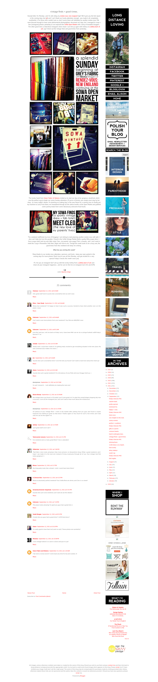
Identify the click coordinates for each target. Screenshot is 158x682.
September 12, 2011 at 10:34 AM (52, 394)
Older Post (97, 593)
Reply (34, 297)
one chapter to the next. (116, 418)
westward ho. (113, 407)
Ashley (35, 425)
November (112, 391)
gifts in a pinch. (114, 428)
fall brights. (112, 458)
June (110, 467)
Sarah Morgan (37, 514)
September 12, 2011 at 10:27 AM (51, 382)
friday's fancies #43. (115, 412)
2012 (109, 383)
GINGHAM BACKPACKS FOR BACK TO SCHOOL (118, 615)
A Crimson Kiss (37, 477)
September (113, 396)
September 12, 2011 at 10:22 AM (47, 370)
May (110, 470)
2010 (109, 484)
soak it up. (112, 453)
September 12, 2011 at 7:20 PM (49, 502)
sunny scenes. (113, 420)
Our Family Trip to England (118, 621)
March (111, 475)
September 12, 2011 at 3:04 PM (49, 449)
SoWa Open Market (70, 25)
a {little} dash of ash (84, 263)
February (112, 478)
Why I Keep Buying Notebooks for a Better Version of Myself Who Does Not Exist (118, 634)
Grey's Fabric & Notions (52, 198)
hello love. (112, 415)
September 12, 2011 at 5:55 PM (62, 490)
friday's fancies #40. (115, 455)
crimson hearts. (114, 431)
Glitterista (36, 449)
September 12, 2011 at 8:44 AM (54, 303)
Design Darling (118, 612)
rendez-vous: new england (68, 16)
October (112, 394)
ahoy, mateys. (113, 450)
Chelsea (35, 291)
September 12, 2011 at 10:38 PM (49, 539)
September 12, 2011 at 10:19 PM (47, 526)
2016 (109, 372)
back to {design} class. (116, 434)
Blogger (82, 676)
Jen (34, 358)
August (111, 462)
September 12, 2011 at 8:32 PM (52, 514)
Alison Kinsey (37, 394)
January (111, 481)
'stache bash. (113, 401)
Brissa (35, 465)
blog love (63, 272)
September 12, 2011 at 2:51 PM (56, 437)
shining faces (113, 442)
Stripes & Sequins (118, 607)
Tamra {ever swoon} (39, 437)
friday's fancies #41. (115, 439)
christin (35, 343)
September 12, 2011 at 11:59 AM (48, 425)
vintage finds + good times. (117, 437)
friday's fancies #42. (115, 426)
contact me (111, 665)
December (112, 388)
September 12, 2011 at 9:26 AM (45, 358)
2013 (109, 380)
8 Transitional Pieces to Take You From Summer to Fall (118, 627)
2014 (109, 378)
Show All (127, 638)
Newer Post (31, 593)
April (111, 473)
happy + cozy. (113, 409)
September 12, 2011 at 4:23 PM (52, 477)
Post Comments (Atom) (43, 596)
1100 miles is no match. (116, 445)
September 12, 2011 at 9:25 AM (48, 343)
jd (46, 18)
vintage (69, 272)
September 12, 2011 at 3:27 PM (47, 465)
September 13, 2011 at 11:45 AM (59, 551)
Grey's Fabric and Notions (41, 551)
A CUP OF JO (118, 619)
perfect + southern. (115, 423)
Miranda (35, 539)
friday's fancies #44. (115, 399)
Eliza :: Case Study (38, 303)
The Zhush (118, 624)
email (117, 667)
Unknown (36, 317)
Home (64, 593)
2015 (109, 375)
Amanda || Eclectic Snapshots (42, 490)
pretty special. (113, 404)
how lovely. (112, 447)
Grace (34, 526)
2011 (109, 386)
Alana (34, 370)
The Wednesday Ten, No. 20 (118, 609)
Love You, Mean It (118, 631)
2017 (109, 369)
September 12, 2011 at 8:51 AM (49, 329)
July (110, 464)
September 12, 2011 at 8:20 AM (48, 291)
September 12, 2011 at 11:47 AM (51, 409)
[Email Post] (64, 270)
